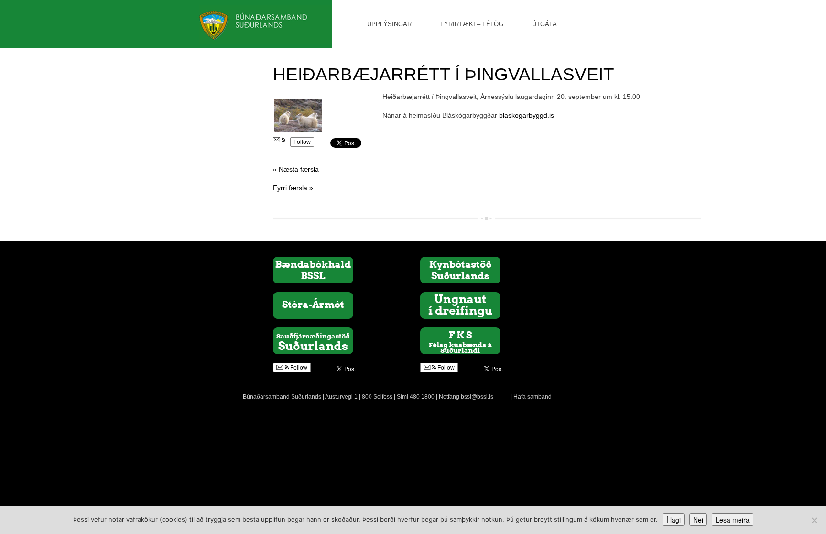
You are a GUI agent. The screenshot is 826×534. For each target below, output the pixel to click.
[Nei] (814, 520)
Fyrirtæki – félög (471, 24)
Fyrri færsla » (293, 188)
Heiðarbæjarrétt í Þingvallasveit (443, 74)
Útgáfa (544, 24)
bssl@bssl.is (477, 396)
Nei (698, 519)
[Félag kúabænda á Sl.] (460, 340)
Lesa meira (733, 519)
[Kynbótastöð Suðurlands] (460, 269)
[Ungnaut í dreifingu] (460, 305)
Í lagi (673, 519)
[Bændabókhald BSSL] (313, 269)
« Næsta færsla (296, 169)
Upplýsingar (389, 24)
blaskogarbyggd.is (526, 115)
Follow (302, 142)
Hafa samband (532, 396)
